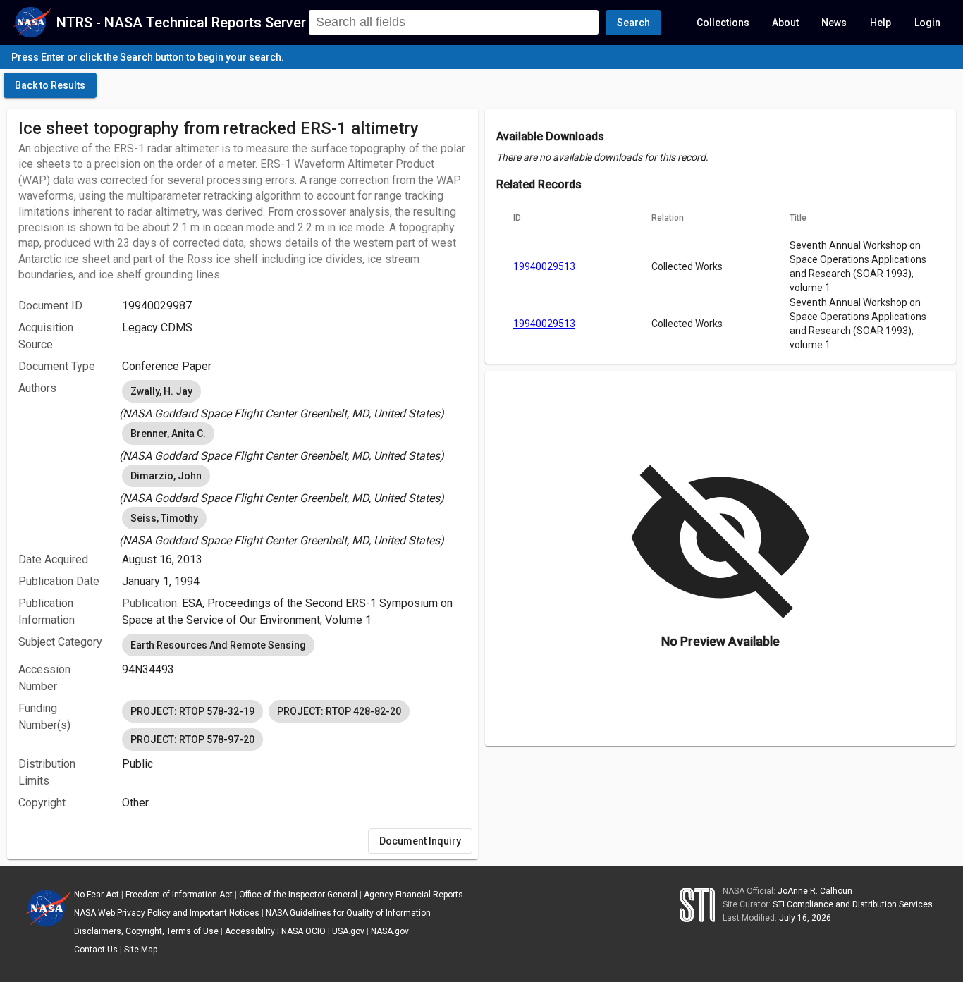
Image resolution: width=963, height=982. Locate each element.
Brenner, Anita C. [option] (168, 433)
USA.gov (348, 931)
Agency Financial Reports (413, 895)
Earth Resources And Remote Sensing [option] (218, 645)
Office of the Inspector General (298, 895)
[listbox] (294, 399)
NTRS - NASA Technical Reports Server (181, 22)
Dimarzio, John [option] (166, 475)
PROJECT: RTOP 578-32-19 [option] (192, 711)
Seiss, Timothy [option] (164, 518)
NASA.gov (390, 931)
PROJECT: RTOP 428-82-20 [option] (339, 711)
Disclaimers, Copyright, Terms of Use (146, 931)
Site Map (140, 950)
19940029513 (544, 266)
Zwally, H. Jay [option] (161, 391)
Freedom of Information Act (179, 895)
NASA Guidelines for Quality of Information (348, 913)
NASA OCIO (303, 931)
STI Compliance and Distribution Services (853, 904)
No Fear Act (96, 895)
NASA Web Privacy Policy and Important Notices (166, 913)
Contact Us (96, 950)
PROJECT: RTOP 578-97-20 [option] (192, 739)
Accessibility (250, 931)
